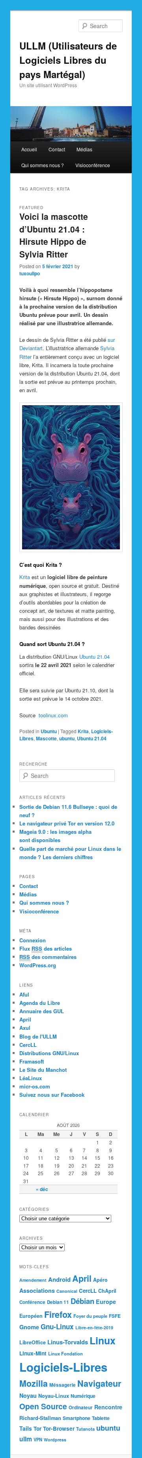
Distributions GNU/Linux (49, 1053)
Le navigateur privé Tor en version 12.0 (66, 823)
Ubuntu (49, 731)
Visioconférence (92, 165)
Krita (24, 577)
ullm (25, 1438)
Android (59, 1279)
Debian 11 (58, 1302)
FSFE (115, 1316)
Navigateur (99, 1383)
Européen (31, 1315)
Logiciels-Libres (63, 1367)
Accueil (29, 149)
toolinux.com (52, 715)
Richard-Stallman (40, 1418)
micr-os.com (34, 1086)
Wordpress (55, 1440)
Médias (84, 149)
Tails (25, 1428)
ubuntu (67, 738)
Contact (57, 149)
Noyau (28, 1395)
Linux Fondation (65, 1353)
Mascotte (46, 738)
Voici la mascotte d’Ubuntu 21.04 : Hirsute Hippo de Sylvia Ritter (53, 235)
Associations (37, 1290)
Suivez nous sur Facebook (51, 1094)
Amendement (33, 1280)
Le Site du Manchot (43, 1069)
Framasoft (31, 1061)
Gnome (29, 1327)
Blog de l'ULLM (38, 1036)
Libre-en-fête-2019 (94, 1327)
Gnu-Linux (57, 1326)
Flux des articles (45, 948)
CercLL (28, 1044)
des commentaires (48, 957)
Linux (103, 1340)
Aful (24, 994)
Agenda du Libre (39, 1002)
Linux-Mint (33, 1353)
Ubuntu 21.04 (94, 656)
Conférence (32, 1302)
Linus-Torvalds (67, 1342)
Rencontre (108, 1407)
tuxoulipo (29, 273)
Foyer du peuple (90, 1316)
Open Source (43, 1406)
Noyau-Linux (53, 1395)
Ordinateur (81, 1407)
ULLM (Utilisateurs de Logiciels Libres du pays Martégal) (68, 60)
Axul (24, 1027)
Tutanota (85, 1429)
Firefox (58, 1314)
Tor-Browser (59, 1428)
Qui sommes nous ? (42, 165)
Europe (106, 1302)
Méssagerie (62, 1385)
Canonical (66, 1291)
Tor (37, 1428)
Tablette (101, 1418)
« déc (42, 1189)
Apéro (100, 1279)
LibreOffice (32, 1342)
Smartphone (76, 1418)
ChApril (107, 1290)
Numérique (83, 1395)
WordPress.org (37, 965)
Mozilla (33, 1383)
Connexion (32, 940)
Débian (82, 1301)
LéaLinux (30, 1078)
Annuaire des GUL (41, 1011)
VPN (38, 1439)
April (25, 1019)
